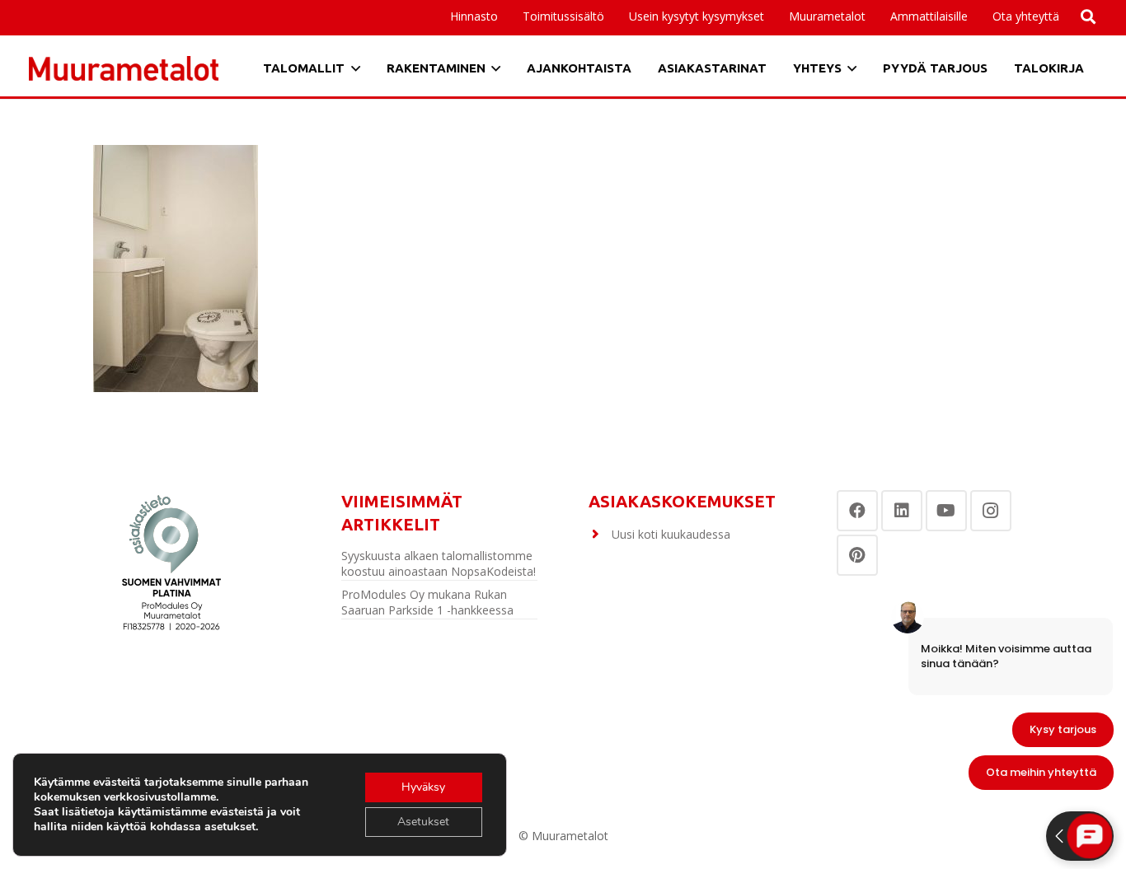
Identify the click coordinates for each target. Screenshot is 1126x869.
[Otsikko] (123, 68)
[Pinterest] (857, 555)
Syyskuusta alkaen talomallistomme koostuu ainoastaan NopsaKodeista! (438, 564)
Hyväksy (423, 787)
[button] (975, 16)
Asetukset (423, 821)
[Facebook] (857, 510)
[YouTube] (946, 510)
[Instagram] (990, 510)
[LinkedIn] (901, 510)
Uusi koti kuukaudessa (671, 534)
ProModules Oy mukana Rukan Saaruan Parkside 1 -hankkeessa (427, 602)
